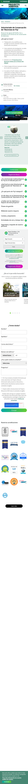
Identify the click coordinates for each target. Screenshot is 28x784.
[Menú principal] (2, 5)
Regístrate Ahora (14, 174)
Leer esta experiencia (11, 155)
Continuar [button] (6, 781)
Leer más (14, 506)
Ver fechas (17, 86)
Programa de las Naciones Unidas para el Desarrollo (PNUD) (14, 61)
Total (13, 246)
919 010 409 (12, 261)
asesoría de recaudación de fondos (15, 257)
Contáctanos (23, 1)
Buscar (25, 5)
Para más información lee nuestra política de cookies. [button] (11, 778)
